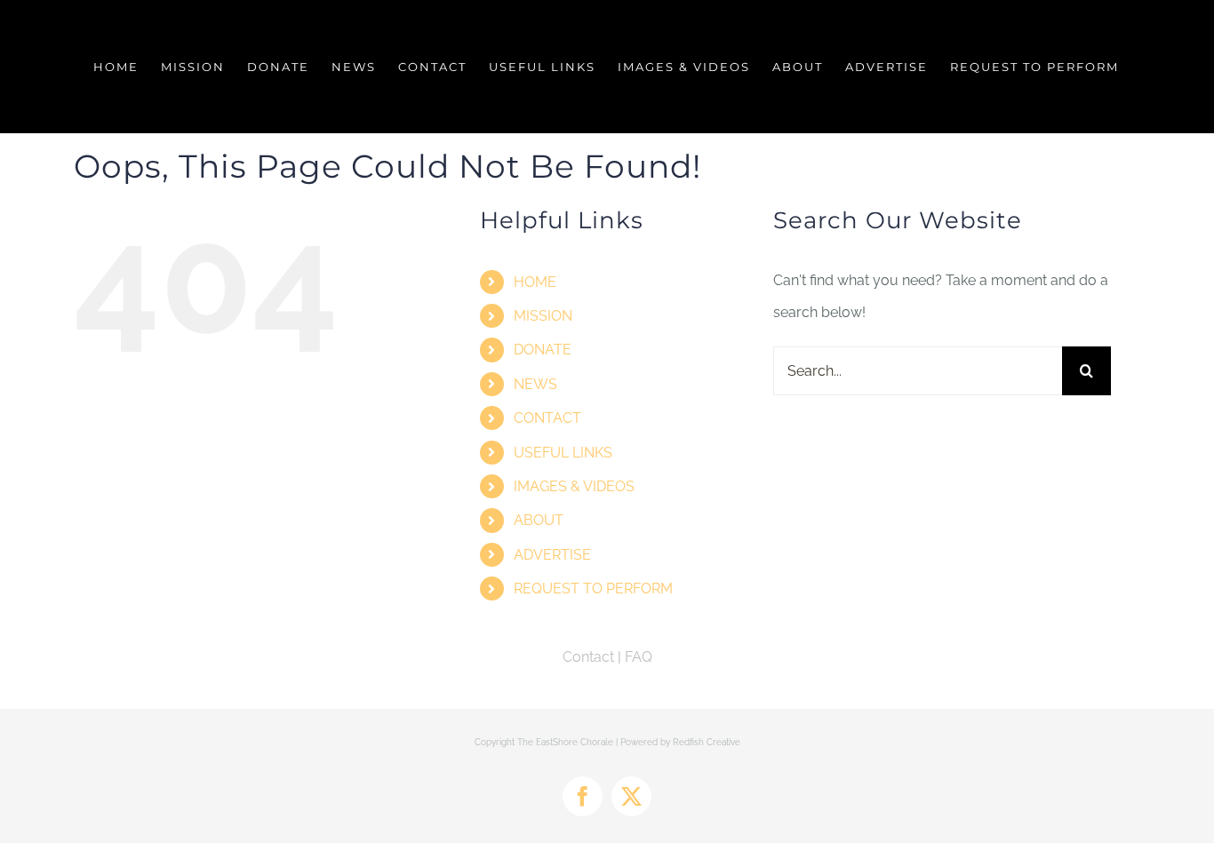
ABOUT (538, 520)
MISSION (543, 315)
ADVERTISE (552, 554)
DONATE (542, 349)
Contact (588, 656)
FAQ (638, 656)
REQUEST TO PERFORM (593, 588)
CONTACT (547, 418)
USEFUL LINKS (563, 452)
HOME (535, 282)
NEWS (535, 384)
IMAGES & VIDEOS (574, 486)
